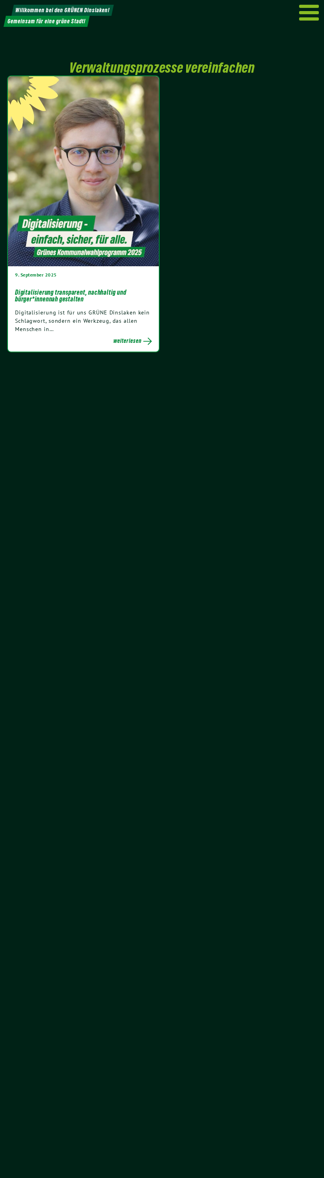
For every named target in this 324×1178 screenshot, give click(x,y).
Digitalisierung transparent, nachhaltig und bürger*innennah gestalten (70, 295)
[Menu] (309, 12)
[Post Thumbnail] (83, 170)
